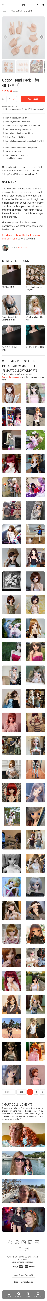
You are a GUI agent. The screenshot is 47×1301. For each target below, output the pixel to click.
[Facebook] (17, 1242)
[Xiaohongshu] (37, 1242)
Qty (3, 99)
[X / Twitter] (10, 1242)
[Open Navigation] (3, 5)
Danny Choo (22, 248)
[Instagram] (23, 1242)
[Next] (42, 37)
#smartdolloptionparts (11, 377)
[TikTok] (30, 1242)
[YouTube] (20, 1249)
